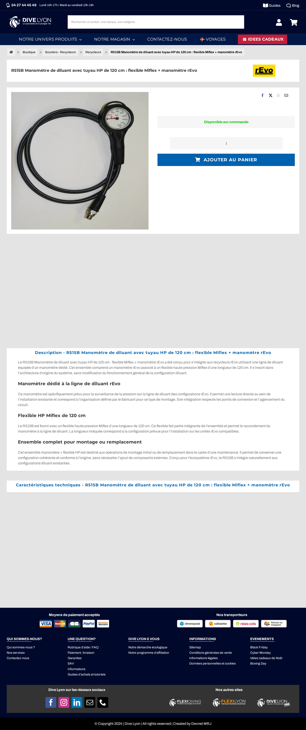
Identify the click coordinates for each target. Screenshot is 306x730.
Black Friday (259, 647)
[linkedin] (76, 702)
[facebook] (50, 702)
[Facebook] (263, 95)
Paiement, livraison (81, 652)
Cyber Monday (260, 652)
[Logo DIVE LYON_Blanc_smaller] (31, 15)
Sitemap (195, 647)
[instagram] (63, 702)
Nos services (16, 652)
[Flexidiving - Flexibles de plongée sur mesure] (185, 700)
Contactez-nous (18, 658)
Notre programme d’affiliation (148, 652)
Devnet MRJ (201, 724)
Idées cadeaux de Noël (266, 658)
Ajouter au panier (230, 159)
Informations (76, 669)
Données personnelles (205, 663)
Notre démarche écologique (147, 647)
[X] (271, 95)
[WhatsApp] (278, 95)
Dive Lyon (132, 724)
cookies (230, 663)
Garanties (75, 658)
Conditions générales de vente (210, 652)
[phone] (102, 702)
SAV (71, 663)
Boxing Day (258, 663)
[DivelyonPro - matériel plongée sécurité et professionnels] (273, 700)
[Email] (286, 95)
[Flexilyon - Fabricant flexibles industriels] (229, 701)
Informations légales (203, 658)
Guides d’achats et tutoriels (87, 674)
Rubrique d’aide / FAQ (83, 647)
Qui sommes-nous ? (21, 647)
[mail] (89, 702)
